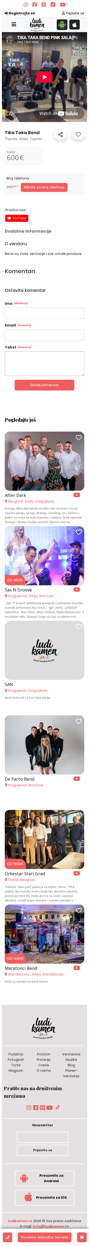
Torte (16, 1065)
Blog (71, 1065)
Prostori (43, 1054)
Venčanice (71, 1054)
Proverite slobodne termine (44, 1237)
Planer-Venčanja (71, 1073)
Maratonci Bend (21, 968)
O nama (44, 1070)
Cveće (43, 1065)
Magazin (16, 1070)
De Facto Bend (19, 779)
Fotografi (16, 1059)
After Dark (15, 495)
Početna (16, 1054)
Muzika (71, 1059)
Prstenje (44, 1059)
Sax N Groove (18, 590)
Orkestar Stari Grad (25, 873)
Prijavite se (74, 13)
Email (18, 325)
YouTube (19, 218)
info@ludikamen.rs (51, 1226)
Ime (16, 303)
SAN (9, 684)
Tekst (18, 347)
